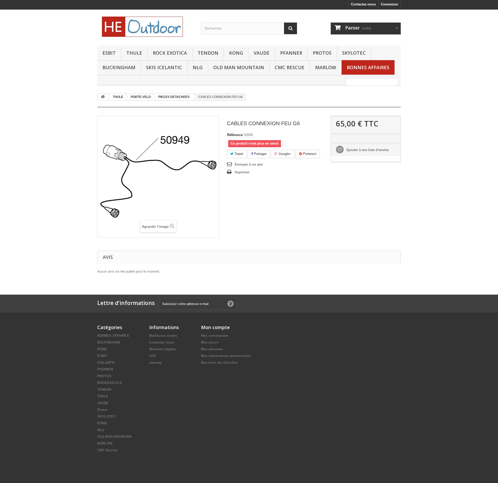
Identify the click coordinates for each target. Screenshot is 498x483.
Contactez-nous (363, 4)
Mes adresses (212, 349)
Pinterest (309, 154)
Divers (102, 410)
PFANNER (291, 53)
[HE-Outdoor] (145, 26)
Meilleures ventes (163, 336)
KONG (236, 53)
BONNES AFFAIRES (368, 67)
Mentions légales (162, 349)
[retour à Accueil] (103, 97)
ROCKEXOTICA (109, 383)
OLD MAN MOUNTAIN (238, 67)
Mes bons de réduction (219, 363)
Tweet (238, 154)
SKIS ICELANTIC (164, 67)
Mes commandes (214, 336)
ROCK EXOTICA (170, 53)
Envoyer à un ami (249, 164)
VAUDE (261, 53)
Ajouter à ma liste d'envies (367, 150)
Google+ (284, 154)
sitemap (155, 363)
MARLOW (325, 67)
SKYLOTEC (354, 53)
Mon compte (215, 327)
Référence (235, 135)
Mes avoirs (209, 342)
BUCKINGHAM (118, 67)
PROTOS (322, 53)
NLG (198, 67)
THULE (134, 53)
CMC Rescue (107, 450)
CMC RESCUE (290, 67)
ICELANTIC (106, 363)
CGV (152, 356)
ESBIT (109, 53)
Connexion (389, 4)
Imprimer (242, 172)
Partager (260, 154)
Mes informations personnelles (226, 356)
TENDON (208, 53)
